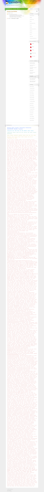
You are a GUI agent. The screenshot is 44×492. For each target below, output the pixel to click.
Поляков (22, 288)
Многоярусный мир (9, 324)
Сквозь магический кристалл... (15, 415)
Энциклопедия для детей (21, 267)
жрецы (17, 237)
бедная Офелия (23, 188)
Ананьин (12, 289)
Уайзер (25, 354)
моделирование (16, 139)
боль (15, 395)
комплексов (25, 171)
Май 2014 (31, 114)
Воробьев (18, 282)
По (12, 158)
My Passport (8, 159)
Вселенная (33, 356)
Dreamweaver (17, 261)
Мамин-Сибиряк (27, 395)
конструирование (31, 170)
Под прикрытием (24, 341)
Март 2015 (31, 105)
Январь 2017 (31, 86)
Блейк (19, 160)
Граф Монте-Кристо (26, 303)
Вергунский (17, 288)
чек (24, 177)
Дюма (14, 303)
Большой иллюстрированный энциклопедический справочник (13, 322)
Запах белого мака (9, 188)
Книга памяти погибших (22, 320)
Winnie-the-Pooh (8, 352)
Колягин (22, 362)
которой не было (11, 247)
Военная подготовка (18, 419)
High (32, 43)
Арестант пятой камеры (28, 280)
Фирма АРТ (32, 386)
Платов (24, 156)
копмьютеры (28, 127)
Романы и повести (19, 292)
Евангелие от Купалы (13, 418)
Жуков (28, 236)
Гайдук (26, 179)
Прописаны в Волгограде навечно (31, 282)
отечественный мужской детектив (32, 341)
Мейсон (27, 299)
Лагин (17, 376)
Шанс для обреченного (30, 178)
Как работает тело (32, 271)
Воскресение (25, 225)
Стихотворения (10, 167)
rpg (7, 150)
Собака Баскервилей (27, 335)
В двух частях (21, 365)
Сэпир (30, 181)
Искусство (22, 269)
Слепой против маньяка (16, 180)
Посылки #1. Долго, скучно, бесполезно (32, 63)
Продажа (31, 32)
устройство (34, 132)
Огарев (19, 228)
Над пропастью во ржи (9, 395)
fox (20, 130)
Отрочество (15, 397)
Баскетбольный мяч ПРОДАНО (32, 73)
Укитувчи (29, 388)
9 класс (20, 352)
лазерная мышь (18, 170)
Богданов (29, 237)
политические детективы (28, 331)
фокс (20, 132)
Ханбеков (16, 226)
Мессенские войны (13, 302)
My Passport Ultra (34, 158)
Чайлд (25, 246)
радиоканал (20, 417)
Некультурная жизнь (32, 23)
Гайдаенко (17, 290)
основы (34, 170)
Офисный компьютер (21, 168)
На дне (26, 396)
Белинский (31, 397)
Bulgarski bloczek (15, 192)
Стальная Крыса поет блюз (21, 157)
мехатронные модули (28, 139)
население (20, 270)
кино (22, 132)
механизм (8, 135)
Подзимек (25, 281)
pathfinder (23, 149)
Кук (27, 157)
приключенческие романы (9, 300)
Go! (37, 11)
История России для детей (9, 385)
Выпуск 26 (31, 290)
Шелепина (16, 374)
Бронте (8, 250)
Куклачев (19, 385)
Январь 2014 (31, 120)
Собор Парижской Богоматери (30, 218)
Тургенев (12, 147)
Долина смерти (33, 189)
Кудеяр (12, 332)
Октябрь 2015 (31, 99)
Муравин (10, 362)
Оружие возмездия (18, 332)
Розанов (18, 387)
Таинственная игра (9, 267)
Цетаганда (32, 324)
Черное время (23, 190)
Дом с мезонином (18, 225)
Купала (27, 405)
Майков (28, 228)
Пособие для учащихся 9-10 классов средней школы (28, 353)
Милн (11, 352)
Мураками (22, 209)
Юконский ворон (23, 322)
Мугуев (25, 300)
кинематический (16, 135)
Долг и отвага (14, 342)
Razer (7, 417)
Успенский (18, 395)
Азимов (31, 156)
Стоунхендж (34, 156)
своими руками (15, 178)
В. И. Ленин (23, 396)
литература (29, 343)
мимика (8, 419)
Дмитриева (8, 214)
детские (29, 374)
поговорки (8, 407)
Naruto (13, 345)
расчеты (27, 135)
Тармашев (12, 202)
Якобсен (31, 260)
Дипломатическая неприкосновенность (27, 324)
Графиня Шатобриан (15, 214)
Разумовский (34, 331)
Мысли (31, 21)
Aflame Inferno (8, 278)
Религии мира (25, 147)
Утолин (17, 236)
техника (17, 127)
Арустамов (22, 312)
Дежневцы (26, 167)
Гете (10, 214)
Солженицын (8, 211)
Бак (17, 366)
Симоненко (18, 374)
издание (35, 147)
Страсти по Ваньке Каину (15, 179)
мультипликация (11, 394)
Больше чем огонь (26, 323)
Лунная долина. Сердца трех (17, 218)
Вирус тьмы (26, 190)
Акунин (14, 158)
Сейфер (24, 201)
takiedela (16, 128)
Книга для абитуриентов (9, 363)
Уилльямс (32, 302)
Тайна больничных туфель (14, 334)
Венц (11, 259)
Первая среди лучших (34, 192)
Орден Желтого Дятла (32, 374)
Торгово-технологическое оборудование (11, 312)
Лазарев (25, 168)
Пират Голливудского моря (23, 415)
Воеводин (32, 216)
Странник (24, 374)
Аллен (20, 160)
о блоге (23, 139)
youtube (10, 147)
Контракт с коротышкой (30, 190)
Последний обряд (30, 157)
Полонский (14, 228)
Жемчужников (8, 228)
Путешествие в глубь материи (10, 271)
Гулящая (11, 211)
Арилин (13, 236)
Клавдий (25, 299)
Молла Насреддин (22, 406)
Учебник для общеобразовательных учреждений (14, 365)
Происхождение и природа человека (26, 271)
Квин (30, 333)
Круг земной (8, 405)
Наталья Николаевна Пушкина (10, 280)
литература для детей (14, 291)
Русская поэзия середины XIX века (22, 227)
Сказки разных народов (25, 388)
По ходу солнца (23, 216)
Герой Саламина (8, 302)
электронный (19, 177)
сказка (27, 376)
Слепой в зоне (30, 180)
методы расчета (9, 133)
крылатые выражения (12, 407)
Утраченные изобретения (29, 199)
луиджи (8, 394)
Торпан (31, 289)
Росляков (15, 225)
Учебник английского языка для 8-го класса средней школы (13, 355)
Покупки (31, 30)
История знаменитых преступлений (19, 303)
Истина (15, 331)
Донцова (28, 146)
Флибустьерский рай (27, 160)
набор (28, 279)
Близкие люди (15, 191)
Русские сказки (32, 388)
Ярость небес (35, 181)
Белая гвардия (30, 228)
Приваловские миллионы (31, 395)
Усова (27, 364)
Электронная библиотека (33, 38)
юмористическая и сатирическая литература (27, 342)
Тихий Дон (36, 217)
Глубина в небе (13, 323)
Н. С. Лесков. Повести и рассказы (10, 227)
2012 (9, 168)
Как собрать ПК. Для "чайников (18, 258)
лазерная (14, 417)
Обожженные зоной (30, 179)
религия (34, 159)
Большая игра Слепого (24, 181)
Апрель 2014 (31, 116)
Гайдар (21, 398)
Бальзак (23, 398)
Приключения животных (15, 384)
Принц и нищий (31, 377)
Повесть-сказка (10, 376)
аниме (27, 394)
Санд (25, 215)
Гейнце (35, 300)
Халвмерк (11, 157)
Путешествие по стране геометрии (10, 373)
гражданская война (27, 291)
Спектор (8, 290)
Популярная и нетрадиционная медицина (17, 149)
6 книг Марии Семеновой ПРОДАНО (33, 68)
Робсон (36, 250)
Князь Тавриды (32, 300)
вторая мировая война (20, 291)
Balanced (33, 56)
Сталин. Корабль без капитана (20, 238)
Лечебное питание (12, 169)
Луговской (11, 398)
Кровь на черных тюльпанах (22, 331)
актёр (7, 177)
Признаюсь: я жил (15, 16)
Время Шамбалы (30, 229)
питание (27, 168)
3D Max (17, 257)
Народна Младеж (34, 387)
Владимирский (20, 167)
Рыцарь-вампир (20, 278)
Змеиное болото (35, 302)
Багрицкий (13, 398)
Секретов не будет (9, 343)
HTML (34, 261)
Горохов (19, 250)
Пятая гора (35, 216)
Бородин (25, 302)
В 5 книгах (36, 363)
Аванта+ (25, 267)
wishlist (31, 150)
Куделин (15, 236)
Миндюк (8, 362)
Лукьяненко (32, 146)
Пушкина (14, 280)
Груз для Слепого (26, 180)
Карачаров (11, 288)
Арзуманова (17, 331)
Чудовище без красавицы (24, 191)
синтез (32, 135)
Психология (8, 149)
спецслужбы (17, 281)
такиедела (20, 128)
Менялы (31, 214)
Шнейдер (24, 167)
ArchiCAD (11, 258)
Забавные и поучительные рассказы (28, 406)
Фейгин (27, 201)
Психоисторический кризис (31, 322)
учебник (17, 132)
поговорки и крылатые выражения (25, 407)
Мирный (13, 211)
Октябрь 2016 (31, 88)
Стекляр (17, 289)
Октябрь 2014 (31, 107)
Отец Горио (28, 398)
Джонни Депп (27, 415)
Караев (19, 209)
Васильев (27, 156)
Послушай (8, 384)
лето (22, 178)
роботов (17, 150)
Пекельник (25, 288)
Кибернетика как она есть (20, 416)
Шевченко (23, 160)
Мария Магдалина (28, 301)
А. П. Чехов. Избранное (29, 225)
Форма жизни (30, 202)
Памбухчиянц (17, 312)
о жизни (22, 150)
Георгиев (21, 363)
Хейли (30, 146)
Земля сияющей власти (18, 189)
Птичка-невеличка (17, 388)
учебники (10, 148)
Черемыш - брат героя (9, 409)
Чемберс (28, 258)
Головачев (12, 146)
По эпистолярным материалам (19, 280)
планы (22, 394)
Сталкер (14, 385)
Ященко (19, 384)
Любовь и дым (10, 250)
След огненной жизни (18, 302)
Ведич (17, 190)
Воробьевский (17, 240)
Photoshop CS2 (24, 257)
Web (10, 259)
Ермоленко (25, 289)
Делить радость (11, 229)
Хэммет (10, 333)
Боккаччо (23, 211)
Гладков (15, 289)
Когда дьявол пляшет (20, 323)
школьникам (29, 362)
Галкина (24, 362)
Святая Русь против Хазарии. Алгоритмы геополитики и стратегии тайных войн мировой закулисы (17, 249)
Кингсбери (27, 322)
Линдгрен (8, 375)
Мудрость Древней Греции (32, 407)
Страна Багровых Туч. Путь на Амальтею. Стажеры (29, 203)
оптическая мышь (14, 170)
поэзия (20, 148)
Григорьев (17, 228)
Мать (19, 159)
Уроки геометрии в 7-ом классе (15, 362)
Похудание (34, 168)
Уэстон (26, 188)
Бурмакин (8, 281)
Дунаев (30, 258)
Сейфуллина (19, 226)
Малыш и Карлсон (18, 375)
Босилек (10, 388)
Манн (12, 214)
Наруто (11, 345)
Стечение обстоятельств (16, 156)
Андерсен (22, 376)
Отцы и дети (8, 229)
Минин (27, 310)
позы (36, 418)
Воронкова (35, 301)
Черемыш (13, 409)
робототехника (32, 139)
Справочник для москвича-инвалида (10, 313)
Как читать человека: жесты (32, 418)
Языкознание (8, 270)
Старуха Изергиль (29, 396)
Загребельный (13, 301)
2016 (23, 394)
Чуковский (18, 343)
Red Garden (19, 345)
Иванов (36, 146)
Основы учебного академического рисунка (11, 320)
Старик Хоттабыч (14, 376)
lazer (26, 170)
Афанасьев (20, 290)
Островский (17, 159)
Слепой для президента (34, 180)
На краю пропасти (18, 324)
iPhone (26, 150)
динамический (20, 135)
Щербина (32, 343)
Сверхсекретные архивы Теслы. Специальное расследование (13, 201)
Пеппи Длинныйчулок (30, 409)
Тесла (16, 199)
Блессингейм (19, 333)
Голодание (8, 169)
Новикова (30, 321)
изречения (11, 406)
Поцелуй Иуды (13, 333)
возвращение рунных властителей (32, 149)
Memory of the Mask (28, 345)
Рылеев (29, 405)
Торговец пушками (35, 209)
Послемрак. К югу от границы (10, 209)
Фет (33, 227)
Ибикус (16, 344)
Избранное (25, 157)
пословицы (27, 408)
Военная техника (16, 267)
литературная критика (27, 397)
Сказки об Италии (16, 227)
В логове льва (13, 157)
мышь (9, 417)
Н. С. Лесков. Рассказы (25, 209)
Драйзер (11, 158)
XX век (19, 269)
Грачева (10, 160)
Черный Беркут (8, 225)
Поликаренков (11, 16)
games (14, 394)
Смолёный (31, 375)
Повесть (22, 375)
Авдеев (19, 289)
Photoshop (27, 257)
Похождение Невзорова (12, 344)
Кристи (33, 334)
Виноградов (33, 217)
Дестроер (28, 181)
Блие (16, 216)
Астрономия (29, 269)
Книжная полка (32, 19)
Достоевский (14, 159)
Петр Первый (8, 344)
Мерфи (32, 181)
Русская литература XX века (33, 364)
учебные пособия (25, 343)
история (31, 159)
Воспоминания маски (32, 345)
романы (14, 300)
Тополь (33, 157)
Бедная (20, 188)
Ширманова (22, 352)
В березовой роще (26, 409)
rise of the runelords (27, 149)
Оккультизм (11, 149)
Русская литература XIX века (10, 366)
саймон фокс (20, 139)
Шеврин (19, 373)
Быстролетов (8, 288)
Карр (31, 332)
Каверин (36, 299)
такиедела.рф (9, 130)
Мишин (30, 373)
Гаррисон (8, 157)
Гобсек (25, 398)
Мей (23, 228)
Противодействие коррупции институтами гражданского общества (13, 311)
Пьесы (35, 395)
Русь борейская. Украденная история (10, 238)
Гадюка (21, 344)
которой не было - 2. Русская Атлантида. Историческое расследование (21, 247)
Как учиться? (24, 366)
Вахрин (20, 312)
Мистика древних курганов (30, 239)
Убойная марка (11, 192)
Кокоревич (35, 289)
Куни (30, 302)
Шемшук (16, 238)
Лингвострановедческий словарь (18, 407)
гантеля (18, 279)
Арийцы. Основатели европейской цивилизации (19, 246)
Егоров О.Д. (19, 150)
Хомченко (30, 408)
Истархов (16, 239)
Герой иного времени (22, 300)
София (7, 388)
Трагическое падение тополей (34, 280)
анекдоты (8, 406)
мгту (14, 139)
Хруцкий (13, 331)
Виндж (10, 323)
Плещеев (35, 227)
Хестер (23, 261)
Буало (35, 332)
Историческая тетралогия (32, 303)
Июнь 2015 (31, 103)
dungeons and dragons (9, 170)
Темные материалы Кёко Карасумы (26, 278)
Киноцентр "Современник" (31, 177)
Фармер (23, 323)
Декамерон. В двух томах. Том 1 (18, 211)
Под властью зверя (12, 246)
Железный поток (28, 281)
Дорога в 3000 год (9, 199)
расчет (29, 135)
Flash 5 (21, 257)
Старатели (14, 324)
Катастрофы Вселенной (32, 238)
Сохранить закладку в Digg (12, 18)
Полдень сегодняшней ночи (18, 203)
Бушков (22, 147)
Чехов (14, 147)
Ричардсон (22, 332)
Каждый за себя (11, 191)
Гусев (20, 322)
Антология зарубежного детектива (23, 334)
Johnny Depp (34, 415)
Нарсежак (33, 332)
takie (16, 130)
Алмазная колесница (25, 218)
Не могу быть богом (20, 179)
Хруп (28, 384)
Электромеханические (17, 171)
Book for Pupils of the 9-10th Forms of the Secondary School (12, 354)
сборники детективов (29, 334)
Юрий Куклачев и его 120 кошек (24, 385)
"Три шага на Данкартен (26, 202)
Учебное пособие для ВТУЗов (10, 364)
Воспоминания (15, 14)
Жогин (15, 15)
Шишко (35, 386)
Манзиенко (34, 385)
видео (7, 147)
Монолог (33, 384)
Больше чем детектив (29, 192)
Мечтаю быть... (25, 239)
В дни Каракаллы (11, 303)
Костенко (20, 354)
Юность (12, 397)
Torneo (30, 279)
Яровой (34, 239)
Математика (15, 270)
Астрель (17, 364)
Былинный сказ (35, 388)
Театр (26, 269)
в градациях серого (29, 171)
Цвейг (30, 211)
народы (25, 270)
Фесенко (32, 288)
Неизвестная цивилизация (24, 237)
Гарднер (8, 146)
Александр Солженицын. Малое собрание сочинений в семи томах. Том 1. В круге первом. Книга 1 (27, 210)
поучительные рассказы (15, 406)
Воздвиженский (35, 343)
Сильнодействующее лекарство (10, 215)
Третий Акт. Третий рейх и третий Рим (11, 240)
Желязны (17, 157)
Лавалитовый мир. (31, 323)
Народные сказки (13, 388)
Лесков (35, 157)
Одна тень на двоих (21, 156)
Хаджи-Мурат (28, 215)
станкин (12, 139)
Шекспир (31, 398)
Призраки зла (27, 332)
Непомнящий (8, 246)
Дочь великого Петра (9, 301)
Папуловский (28, 289)
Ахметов (25, 240)
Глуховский (32, 201)
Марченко (20, 288)
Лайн (20, 201)
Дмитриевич (13, 171)
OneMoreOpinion (32, 15)
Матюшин (8, 247)
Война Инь (10, 236)
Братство (20, 376)
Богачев (27, 282)
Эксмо (20, 146)
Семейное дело (29, 216)
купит (32, 331)
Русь (12, 160)
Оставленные (34, 150)
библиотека (16, 177)
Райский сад (25, 376)
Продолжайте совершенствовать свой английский (12, 353)
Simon (30, 78)
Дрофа (22, 366)
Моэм (16, 210)
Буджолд (21, 324)
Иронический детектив (19, 192)
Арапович (11, 386)
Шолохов (8, 218)
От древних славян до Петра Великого (22, 268)
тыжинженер (18, 178)
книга (13, 130)
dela (22, 130)
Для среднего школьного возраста (20, 377)
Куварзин (15, 290)
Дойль (24, 335)
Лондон (21, 218)
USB (25, 148)
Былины (31, 387)
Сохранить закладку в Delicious (11, 18)
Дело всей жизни (12, 15)
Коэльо (8, 217)
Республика (36, 374)
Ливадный (33, 202)
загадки (36, 159)
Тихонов (8, 398)
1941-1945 (26, 320)
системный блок (17, 168)
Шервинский (24, 405)
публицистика (19, 147)
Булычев (15, 377)
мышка (11, 417)
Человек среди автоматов (32, 416)
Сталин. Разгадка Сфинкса (21, 240)
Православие (28, 148)
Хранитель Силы (22, 189)
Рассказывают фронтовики (30, 167)
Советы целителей (27, 169)
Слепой (33, 179)
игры (25, 139)
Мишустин (18, 314)
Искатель (13, 377)
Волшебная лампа (31, 376)
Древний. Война (8, 202)
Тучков (12, 341)
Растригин (17, 416)
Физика (28, 147)
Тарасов (10, 290)
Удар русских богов (13, 239)
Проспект (28, 363)
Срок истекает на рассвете (26, 333)
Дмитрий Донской (22, 302)
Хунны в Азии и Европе (20, 239)
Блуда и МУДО (10, 217)
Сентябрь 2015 (32, 101)
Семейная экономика (9, 374)
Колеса (20, 216)
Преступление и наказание (24, 292)
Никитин (21, 228)
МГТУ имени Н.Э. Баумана (33, 362)
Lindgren (10, 375)
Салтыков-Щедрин (17, 167)
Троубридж (30, 250)
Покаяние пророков (29, 188)
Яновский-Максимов (9, 415)
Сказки (14, 148)
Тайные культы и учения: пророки (12, 237)
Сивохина (26, 363)
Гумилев (27, 229)
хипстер (24, 150)
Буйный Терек (28, 300)
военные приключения (9, 291)
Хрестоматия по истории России (16, 363)
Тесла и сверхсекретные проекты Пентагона (21, 199)
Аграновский (26, 290)
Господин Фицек (35, 218)
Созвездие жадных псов (19, 191)
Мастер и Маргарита (28, 159)
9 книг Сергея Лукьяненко (31, 70)
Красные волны (33, 408)
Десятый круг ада (29, 217)
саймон (28, 130)
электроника (22, 127)
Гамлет (33, 398)
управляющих (21, 171)
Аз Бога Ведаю (26, 189)
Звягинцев (14, 203)
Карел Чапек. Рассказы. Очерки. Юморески (24, 214)
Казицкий (14, 288)
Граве (14, 416)
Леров (21, 289)
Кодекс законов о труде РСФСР (10, 310)
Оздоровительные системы (22, 169)
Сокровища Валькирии (9, 189)
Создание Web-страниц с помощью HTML (28, 261)
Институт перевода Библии (15, 386)
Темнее (31, 278)
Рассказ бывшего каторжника (26, 375)
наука (33, 147)
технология (25, 132)
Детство (17, 397)
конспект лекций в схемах (30, 311)
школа (7, 148)
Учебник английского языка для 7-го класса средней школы (26, 355)
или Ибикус (19, 344)
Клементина (30, 299)
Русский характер (25, 344)
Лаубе (18, 214)
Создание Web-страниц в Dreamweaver (11, 261)
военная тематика (13, 281)
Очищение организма (16, 169)
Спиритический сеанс (9, 335)
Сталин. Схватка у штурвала (27, 238)
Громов (35, 288)
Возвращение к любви (15, 250)
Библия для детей (29, 386)
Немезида (29, 156)
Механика (14, 132)
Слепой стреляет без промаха (10, 180)
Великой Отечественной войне (31, 320)
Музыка (24, 269)
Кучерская (20, 366)
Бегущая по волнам (9, 396)
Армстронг (17, 333)
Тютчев (31, 227)
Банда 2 (8, 341)
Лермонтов (17, 147)
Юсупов (30, 310)
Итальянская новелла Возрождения (31, 292)
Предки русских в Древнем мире (23, 248)
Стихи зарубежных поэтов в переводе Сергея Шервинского (16, 405)
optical (28, 170)
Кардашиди (21, 314)
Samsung (11, 279)
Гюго (16, 158)
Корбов (8, 289)
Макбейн (33, 335)
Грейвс (21, 299)
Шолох (36, 373)
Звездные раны (13, 189)
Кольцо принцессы (34, 188)
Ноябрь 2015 (31, 97)
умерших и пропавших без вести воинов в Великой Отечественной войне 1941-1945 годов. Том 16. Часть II (17, 321)
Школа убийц (28, 344)
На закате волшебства (9, 377)
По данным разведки (12, 282)
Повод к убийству (33, 333)
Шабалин (25, 310)
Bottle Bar (35, 177)
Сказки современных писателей (23, 387)
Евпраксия (23, 301)
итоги (24, 178)
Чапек (29, 214)
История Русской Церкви (18, 229)
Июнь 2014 (31, 112)
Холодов (27, 226)
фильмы (25, 394)
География (35, 267)
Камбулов (26, 216)
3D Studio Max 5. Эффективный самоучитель (11, 257)
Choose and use (35, 353)
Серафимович (32, 281)
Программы (8, 258)
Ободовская (24, 280)
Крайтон (24, 332)
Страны (22, 270)
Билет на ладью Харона (9, 203)
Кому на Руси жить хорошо (22, 397)
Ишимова (31, 384)
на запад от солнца (16, 209)
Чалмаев (31, 365)
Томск (10, 281)
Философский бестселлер (26, 417)
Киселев (10, 289)
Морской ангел (33, 250)
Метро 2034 (35, 201)
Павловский (34, 365)
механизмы (11, 135)
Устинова (25, 146)
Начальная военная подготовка (28, 419)
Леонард (8, 191)
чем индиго (34, 278)
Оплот (18, 216)
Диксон (20, 356)
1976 (30, 405)
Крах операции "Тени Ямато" (23, 282)
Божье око (8, 323)
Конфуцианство (33, 419)
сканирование (13, 177)
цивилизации (27, 270)
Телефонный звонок (14, 188)
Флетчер (18, 334)
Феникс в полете (26, 250)
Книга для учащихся (29, 366)
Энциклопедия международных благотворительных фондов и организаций (22, 313)
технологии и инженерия (26, 416)
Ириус (36, 376)
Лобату (26, 374)
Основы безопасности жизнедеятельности (25, 373)
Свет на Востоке (34, 375)
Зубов (23, 289)
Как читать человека (11, 419)
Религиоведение (8, 418)
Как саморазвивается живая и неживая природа (19, 310)
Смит (34, 146)
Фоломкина (35, 355)
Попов (21, 237)
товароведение (15, 314)
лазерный (21, 279)
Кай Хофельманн (8, 239)
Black (11, 168)
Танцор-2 (14, 341)
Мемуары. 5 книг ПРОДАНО (12, 11)
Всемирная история (29, 267)
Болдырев (34, 312)
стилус (12, 178)
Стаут (10, 146)
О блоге (31, 25)
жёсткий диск (25, 158)
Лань (29, 364)
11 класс (8, 365)
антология (36, 322)
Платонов (15, 160)
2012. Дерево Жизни (22, 217)
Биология (32, 267)
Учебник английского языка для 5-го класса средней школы (13, 356)
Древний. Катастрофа (21, 202)
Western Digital (30, 158)
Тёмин (19, 257)
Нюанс (8, 376)
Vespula (34, 167)
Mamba (8, 168)
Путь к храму (20, 418)
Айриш (22, 333)
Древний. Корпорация (16, 202)
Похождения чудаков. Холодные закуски (11, 216)
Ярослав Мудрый (17, 301)
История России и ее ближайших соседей (14, 268)
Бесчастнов (30, 288)
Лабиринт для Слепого (21, 180)
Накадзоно (8, 333)
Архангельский (15, 366)
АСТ (12, 148)
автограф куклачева (30, 385)
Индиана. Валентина (22, 215)
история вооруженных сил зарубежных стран (12, 292)
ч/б (15, 279)
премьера (29, 150)
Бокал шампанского (9, 334)
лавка (21, 178)
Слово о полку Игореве (15, 396)
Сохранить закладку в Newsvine (17, 18)
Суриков (11, 228)
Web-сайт (8, 259)
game (14, 150)
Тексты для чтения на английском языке (23, 364)
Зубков (8, 236)
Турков (29, 365)
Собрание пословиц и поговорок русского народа (21, 408)
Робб (19, 415)
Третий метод (17, 188)
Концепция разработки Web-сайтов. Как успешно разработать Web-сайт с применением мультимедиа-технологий (18, 260)
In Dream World (8, 345)
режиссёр (10, 177)
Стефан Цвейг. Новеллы (27, 211)
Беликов (21, 419)
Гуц (7, 237)
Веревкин (18, 248)
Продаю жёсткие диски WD (33, 79)
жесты (15, 419)
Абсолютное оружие (14, 190)
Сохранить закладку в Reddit (16, 18)
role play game (10, 150)
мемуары (18, 15)
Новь (32, 226)
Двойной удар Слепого (14, 181)
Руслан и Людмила (9, 397)
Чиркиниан (32, 313)
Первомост (21, 301)
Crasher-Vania (16, 394)
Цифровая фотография (30, 257)
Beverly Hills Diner (9, 178)
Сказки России (28, 387)
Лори (7, 210)
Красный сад (16, 345)
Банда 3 (10, 341)
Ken (20, 394)
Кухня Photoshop (25, 258)
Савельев (15, 364)
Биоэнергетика (31, 148)
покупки (31, 132)
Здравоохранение (30, 168)
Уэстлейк (22, 335)
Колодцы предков (14, 335)
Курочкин (25, 228)
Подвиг (28, 290)
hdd (10, 159)
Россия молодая (15, 387)
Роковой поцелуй (12, 278)
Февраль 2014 (31, 118)
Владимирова (16, 385)
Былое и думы (35, 226)
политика (24, 291)
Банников (27, 227)
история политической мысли (19, 342)
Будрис (22, 409)
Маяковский (23, 148)
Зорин (29, 303)
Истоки (9, 210)
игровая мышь (21, 170)
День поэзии (33, 405)
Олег (11, 171)
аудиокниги (32, 394)
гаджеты (32, 130)
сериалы (30, 394)
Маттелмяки (8, 386)
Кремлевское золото (9, 331)
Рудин (33, 396)
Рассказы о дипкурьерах (9, 342)
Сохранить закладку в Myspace (13, 18)
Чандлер (30, 335)
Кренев (12, 290)
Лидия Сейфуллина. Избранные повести (11, 226)
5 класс (17, 352)
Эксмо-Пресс (34, 377)
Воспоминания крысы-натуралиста (23, 384)
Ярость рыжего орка (35, 323)
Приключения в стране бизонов (10, 299)
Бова (12, 324)
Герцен (22, 158)
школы (26, 362)
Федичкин (27, 288)
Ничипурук (26, 217)
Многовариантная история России (32, 236)
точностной (24, 135)
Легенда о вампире (17, 278)
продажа (19, 16)
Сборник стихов (18, 398)
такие (28, 132)
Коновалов (8, 158)
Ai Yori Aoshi (8, 279)
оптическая (17, 417)
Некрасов (24, 159)
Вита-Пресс (21, 374)
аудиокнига (14, 395)
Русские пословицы (34, 406)
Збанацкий (8, 282)
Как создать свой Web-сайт (34, 258)
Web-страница (20, 261)
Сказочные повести (14, 375)
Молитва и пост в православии (25, 418)
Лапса (33, 289)
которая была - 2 (28, 240)
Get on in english (31, 352)
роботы (10, 139)
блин (24, 279)
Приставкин (24, 179)
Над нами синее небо (21, 281)
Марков (17, 160)
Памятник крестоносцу (15, 217)
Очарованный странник (30, 209)
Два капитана (33, 299)
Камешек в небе (13, 199)
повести (16, 148)
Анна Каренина (20, 396)
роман (15, 300)
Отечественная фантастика (16, 146)
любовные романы (22, 250)
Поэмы (13, 167)
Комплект (24, 365)
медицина (35, 169)
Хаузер (13, 259)
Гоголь (8, 167)
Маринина (23, 146)
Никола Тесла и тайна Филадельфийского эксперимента (20, 200)
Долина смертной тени (9, 179)
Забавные (19, 406)
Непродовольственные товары (10, 314)
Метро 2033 (29, 201)
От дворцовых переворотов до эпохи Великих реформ (12, 269)
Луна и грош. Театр (13, 210)
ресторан (22, 177)
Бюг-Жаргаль (30, 226)
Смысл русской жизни (32, 417)
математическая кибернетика (10, 416)
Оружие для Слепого (19, 181)
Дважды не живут (18, 341)
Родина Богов (30, 189)
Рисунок (17, 320)
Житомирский (16, 373)
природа (18, 270)
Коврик (36, 416)
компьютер (14, 168)
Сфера (29, 332)
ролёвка (13, 150)
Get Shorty (35, 190)
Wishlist (31, 17)
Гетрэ (16, 215)
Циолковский (17, 418)
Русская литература (33, 269)
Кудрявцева (25, 352)
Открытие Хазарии (24, 229)
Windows (34, 257)
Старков (23, 356)
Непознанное (32, 240)
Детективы (31, 147)
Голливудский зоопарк (30, 249)
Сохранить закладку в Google (14, 18)
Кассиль (36, 408)
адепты (19, 237)
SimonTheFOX (10, 128)
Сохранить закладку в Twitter (15, 18)
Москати (17, 335)
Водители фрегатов (21, 343)
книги (16, 15)
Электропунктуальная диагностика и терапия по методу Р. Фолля (29, 314)
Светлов (35, 405)
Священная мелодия (23, 345)
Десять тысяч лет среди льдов (17, 299)
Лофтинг (34, 376)
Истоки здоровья (31, 169)
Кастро (36, 261)
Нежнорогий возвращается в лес (18, 409)
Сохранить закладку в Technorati (18, 18)
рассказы (18, 148)
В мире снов (35, 344)
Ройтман (20, 362)
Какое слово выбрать (20, 353)
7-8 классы (13, 374)
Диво (25, 301)
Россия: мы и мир (9, 190)
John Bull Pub (26, 177)
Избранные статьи (35, 397)
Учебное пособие (9, 132)
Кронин (19, 217)
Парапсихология (35, 148)
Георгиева (23, 363)
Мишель (19, 215)
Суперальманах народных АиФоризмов (11, 408)
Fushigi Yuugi (13, 267)
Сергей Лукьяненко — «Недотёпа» (33, 65)
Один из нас (12, 225)
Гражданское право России (23, 311)
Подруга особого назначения (10, 156)
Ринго (16, 323)
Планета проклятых (31, 160)
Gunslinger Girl (32, 344)
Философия (22, 417)
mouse (24, 170)
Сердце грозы (19, 190)
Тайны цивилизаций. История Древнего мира (31, 246)
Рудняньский (32, 366)
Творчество (31, 36)
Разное (31, 34)
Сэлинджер (35, 394)
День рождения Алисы (27, 377)
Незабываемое (35, 281)
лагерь (26, 178)
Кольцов (29, 227)
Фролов (32, 373)
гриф (23, 279)
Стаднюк (15, 282)
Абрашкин (28, 248)
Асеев (15, 398)
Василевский (11, 14)
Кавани (19, 335)
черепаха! (11, 384)
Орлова (21, 341)
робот (7, 139)
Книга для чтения (14, 352)
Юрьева (34, 373)
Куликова (8, 192)
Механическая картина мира (17, 271)
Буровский (8, 160)
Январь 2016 (31, 95)
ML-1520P (13, 279)
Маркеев (14, 332)
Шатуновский (34, 342)
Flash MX (13, 258)
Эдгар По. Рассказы (12, 218)
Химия (21, 271)
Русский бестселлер (24, 192)
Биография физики (31, 270)
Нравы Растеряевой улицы (22, 395)
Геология (8, 268)
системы (34, 135)
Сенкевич (28, 302)
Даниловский (32, 301)
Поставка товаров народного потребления (28, 312)
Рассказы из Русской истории (10, 387)
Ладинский (8, 303)
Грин (12, 396)
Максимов (18, 158)
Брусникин (18, 300)
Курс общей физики (32, 363)
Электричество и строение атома (27, 356)
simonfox (25, 130)
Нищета (15, 215)
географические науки (14, 343)
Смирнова (27, 365)
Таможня (27, 341)
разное (32, 279)
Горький (22, 159)
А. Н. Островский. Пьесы (23, 226)
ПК (22, 258)
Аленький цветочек (9, 332)
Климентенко (23, 354)
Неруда (21, 15)
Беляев (20, 158)
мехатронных (8, 171)
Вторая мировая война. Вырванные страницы (11, 248)
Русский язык (11, 270)
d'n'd (36, 169)
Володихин (22, 203)
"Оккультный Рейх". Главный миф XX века (23, 236)
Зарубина (28, 352)
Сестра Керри (22, 225)
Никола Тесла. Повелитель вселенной (10, 200)
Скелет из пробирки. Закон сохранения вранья (32, 191)
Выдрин (24, 419)
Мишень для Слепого (9, 181)
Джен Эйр (36, 249)
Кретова (15, 229)
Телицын (22, 201)
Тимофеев (23, 290)
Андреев (33, 229)
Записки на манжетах (35, 228)
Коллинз (33, 249)
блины (26, 279)
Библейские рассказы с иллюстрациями (23, 386)
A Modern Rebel (31, 415)
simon (18, 130)
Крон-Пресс (21, 388)
